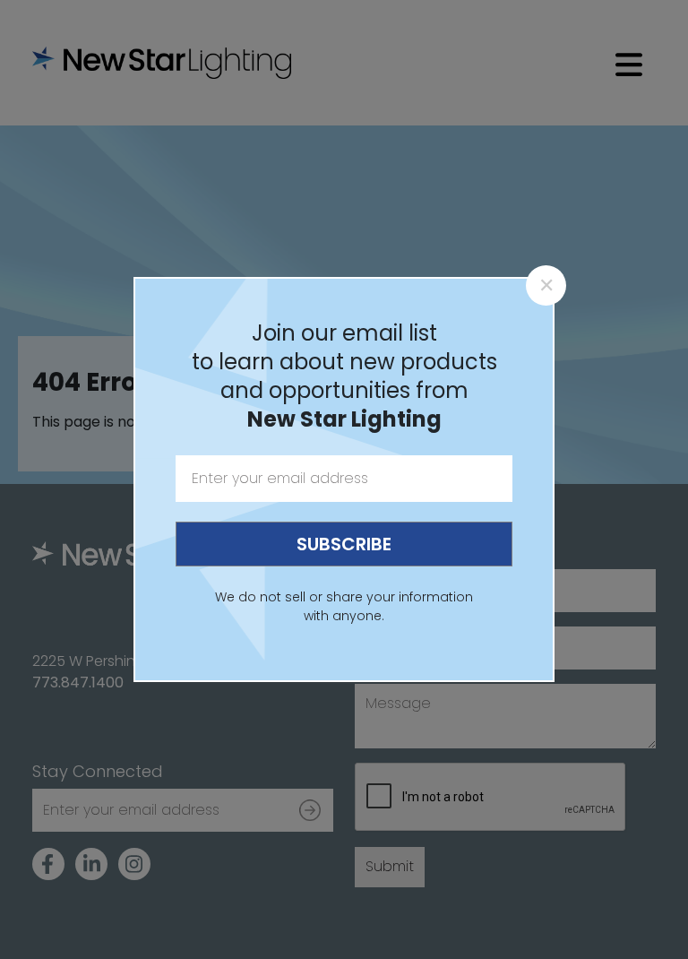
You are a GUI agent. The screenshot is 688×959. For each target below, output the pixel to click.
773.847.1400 (78, 682)
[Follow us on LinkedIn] (91, 864)
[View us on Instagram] (134, 864)
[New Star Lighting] (166, 63)
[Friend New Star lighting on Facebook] (48, 864)
